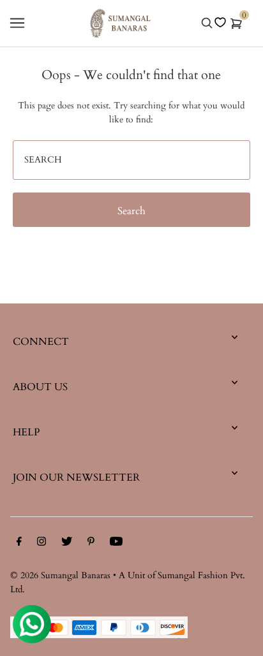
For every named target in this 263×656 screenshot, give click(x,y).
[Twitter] (66, 544)
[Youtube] (116, 544)
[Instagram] (41, 544)
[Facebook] (19, 544)
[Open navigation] (17, 23)
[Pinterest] (90, 544)
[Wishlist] (220, 22)
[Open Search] (206, 23)
